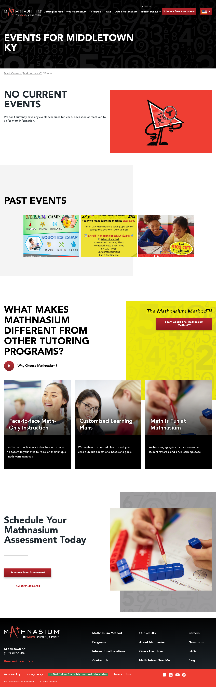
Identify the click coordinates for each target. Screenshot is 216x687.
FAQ (108, 12)
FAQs (193, 651)
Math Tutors (154, 660)
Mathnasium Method (107, 633)
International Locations (108, 651)
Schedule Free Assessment (179, 11)
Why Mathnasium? (76, 12)
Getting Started (53, 12)
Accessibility (12, 674)
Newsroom (196, 642)
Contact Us (100, 660)
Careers (194, 633)
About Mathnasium (153, 642)
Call (28, 586)
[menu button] (206, 11)
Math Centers (12, 73)
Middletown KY (32, 73)
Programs (96, 12)
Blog (192, 660)
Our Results (147, 633)
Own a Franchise (151, 651)
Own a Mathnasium (126, 12)
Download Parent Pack (18, 661)
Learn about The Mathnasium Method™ (184, 324)
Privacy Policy (34, 674)
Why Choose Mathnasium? (37, 366)
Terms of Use (122, 674)
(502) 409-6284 (14, 653)
